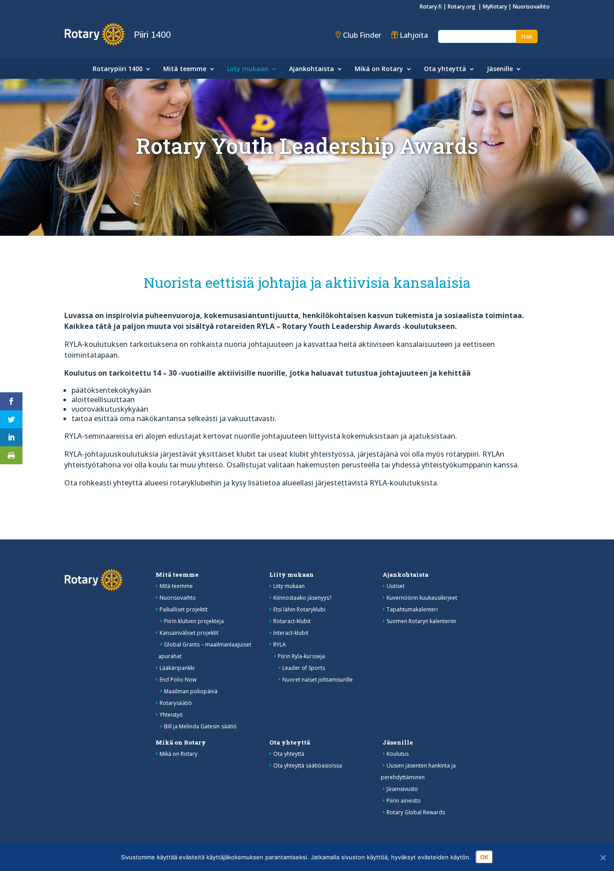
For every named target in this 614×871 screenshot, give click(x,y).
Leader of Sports (303, 668)
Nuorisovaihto (531, 6)
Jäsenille (500, 69)
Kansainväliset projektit (189, 633)
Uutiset (396, 586)
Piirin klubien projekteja (194, 621)
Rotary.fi (431, 6)
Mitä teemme (184, 69)
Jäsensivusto (402, 789)
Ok (484, 857)
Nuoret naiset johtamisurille (317, 679)
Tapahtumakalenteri (412, 609)
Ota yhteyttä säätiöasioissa (307, 765)
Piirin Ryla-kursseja (301, 656)
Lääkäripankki (177, 668)
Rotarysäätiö (176, 703)
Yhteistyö (171, 714)
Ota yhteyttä (445, 69)
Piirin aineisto (404, 800)
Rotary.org (462, 6)
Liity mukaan (247, 69)
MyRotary (495, 6)
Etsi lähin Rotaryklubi (299, 609)
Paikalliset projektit (184, 609)
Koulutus (398, 754)
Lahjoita (414, 35)
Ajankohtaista (311, 69)
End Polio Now (178, 679)
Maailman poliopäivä (191, 691)
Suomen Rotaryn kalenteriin (421, 621)
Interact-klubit (290, 633)
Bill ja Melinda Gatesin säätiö (200, 726)
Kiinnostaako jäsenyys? (302, 598)
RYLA (279, 644)
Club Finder (362, 35)
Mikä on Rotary (379, 69)
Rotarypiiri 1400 (117, 69)
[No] (602, 857)
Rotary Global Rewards (416, 812)
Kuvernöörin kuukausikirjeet (422, 598)
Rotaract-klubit (292, 621)
